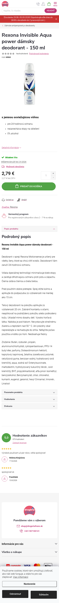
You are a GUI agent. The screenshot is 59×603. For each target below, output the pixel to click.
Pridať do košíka (31, 186)
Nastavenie (29, 584)
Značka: (10, 207)
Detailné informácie (10, 147)
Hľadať (51, 10)
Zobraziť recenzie (19, 443)
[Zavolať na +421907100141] (38, 4)
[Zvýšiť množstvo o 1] (53, 173)
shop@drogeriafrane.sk (32, 526)
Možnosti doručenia (15, 166)
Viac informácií (20, 577)
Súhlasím (44, 594)
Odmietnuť (15, 594)
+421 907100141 (32, 531)
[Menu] (55, 4)
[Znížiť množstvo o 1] (53, 177)
